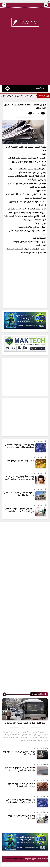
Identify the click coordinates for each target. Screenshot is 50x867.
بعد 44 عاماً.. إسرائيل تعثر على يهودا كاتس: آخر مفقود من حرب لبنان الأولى (19, 478)
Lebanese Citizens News (13, 858)
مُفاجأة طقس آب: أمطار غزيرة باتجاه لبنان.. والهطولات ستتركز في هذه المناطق (19, 769)
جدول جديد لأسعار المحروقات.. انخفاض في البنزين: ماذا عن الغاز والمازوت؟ (19, 510)
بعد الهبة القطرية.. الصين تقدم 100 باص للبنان (25, 723)
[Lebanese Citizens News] (25, 22)
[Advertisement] (25, 57)
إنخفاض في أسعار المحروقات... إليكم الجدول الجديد (21, 817)
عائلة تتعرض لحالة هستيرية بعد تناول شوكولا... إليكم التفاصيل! (21, 785)
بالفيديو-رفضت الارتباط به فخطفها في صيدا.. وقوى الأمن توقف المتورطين (19, 446)
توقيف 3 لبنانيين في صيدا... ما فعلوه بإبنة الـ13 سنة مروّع (19, 753)
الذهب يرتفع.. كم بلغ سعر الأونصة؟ (20, 460)
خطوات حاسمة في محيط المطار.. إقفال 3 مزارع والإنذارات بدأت (19, 494)
